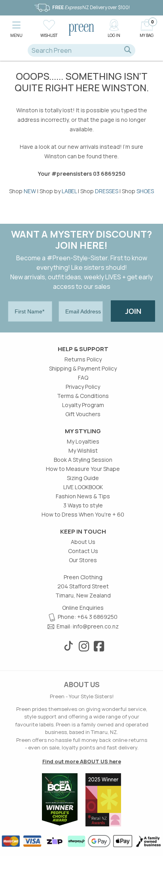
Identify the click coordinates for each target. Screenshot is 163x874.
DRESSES (106, 191)
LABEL (69, 191)
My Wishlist (83, 450)
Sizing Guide (83, 478)
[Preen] (81, 29)
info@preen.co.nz (96, 626)
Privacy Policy (83, 386)
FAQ (83, 377)
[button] (16, 27)
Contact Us (83, 551)
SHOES (145, 191)
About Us (83, 542)
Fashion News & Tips (83, 496)
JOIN (133, 311)
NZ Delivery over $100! (91, 7)
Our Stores (83, 560)
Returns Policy (83, 359)
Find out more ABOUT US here (81, 761)
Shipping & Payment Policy (83, 368)
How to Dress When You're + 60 (83, 514)
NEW (30, 191)
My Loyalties (83, 441)
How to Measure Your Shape (83, 469)
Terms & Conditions (83, 396)
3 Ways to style (83, 505)
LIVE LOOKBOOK (83, 487)
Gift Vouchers (82, 414)
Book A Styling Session (83, 459)
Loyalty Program (83, 405)
